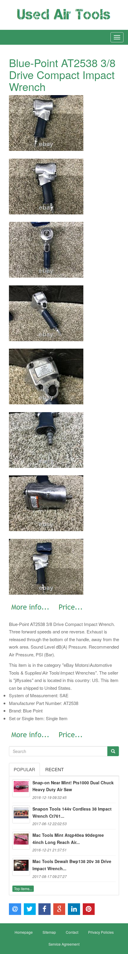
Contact (72, 932)
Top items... (23, 888)
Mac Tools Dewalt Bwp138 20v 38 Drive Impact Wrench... (71, 864)
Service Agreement (64, 944)
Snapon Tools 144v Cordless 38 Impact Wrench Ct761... (72, 812)
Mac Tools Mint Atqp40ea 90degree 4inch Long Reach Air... (68, 838)
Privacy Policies (101, 932)
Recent (54, 769)
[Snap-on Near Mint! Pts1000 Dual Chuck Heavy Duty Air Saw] (21, 788)
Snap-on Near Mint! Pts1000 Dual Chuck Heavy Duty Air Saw (73, 786)
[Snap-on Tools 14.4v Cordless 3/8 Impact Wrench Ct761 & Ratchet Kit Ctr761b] (21, 814)
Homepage (24, 932)
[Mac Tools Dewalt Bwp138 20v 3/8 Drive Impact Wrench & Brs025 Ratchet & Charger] (21, 867)
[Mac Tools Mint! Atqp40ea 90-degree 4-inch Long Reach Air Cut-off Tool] (21, 841)
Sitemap (49, 932)
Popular (24, 769)
